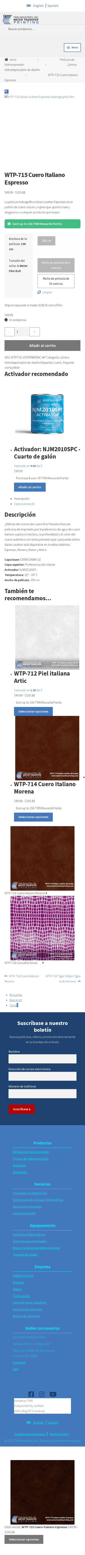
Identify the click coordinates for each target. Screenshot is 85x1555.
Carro (13, 1005)
